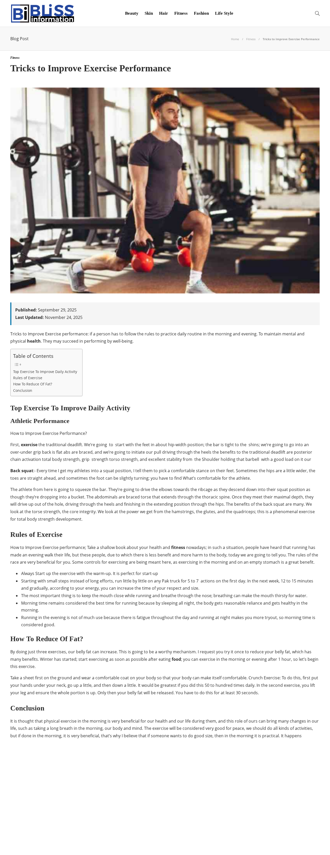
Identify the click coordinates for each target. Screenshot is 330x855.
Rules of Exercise (27, 377)
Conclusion (22, 390)
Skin (149, 13)
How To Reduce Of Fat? (32, 384)
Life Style (224, 13)
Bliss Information (60, 782)
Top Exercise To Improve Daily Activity (45, 371)
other (60, 827)
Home (235, 39)
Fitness (181, 13)
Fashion (201, 13)
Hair (163, 13)
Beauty (131, 13)
